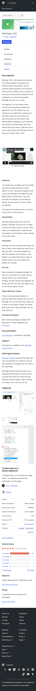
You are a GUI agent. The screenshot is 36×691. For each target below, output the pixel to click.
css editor (21, 528)
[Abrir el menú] (33, 3)
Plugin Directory (7, 8)
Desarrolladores (7, 636)
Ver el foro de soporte (10, 584)
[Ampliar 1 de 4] (15, 394)
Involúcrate (23, 630)
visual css (30, 532)
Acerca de (5, 613)
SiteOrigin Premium (8, 358)
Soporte (7, 69)
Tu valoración (6, 570)
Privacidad (5, 624)
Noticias (5, 617)
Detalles (7, 49)
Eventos (22, 633)
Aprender (5, 630)
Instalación (8, 59)
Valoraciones (8, 54)
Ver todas (30, 570)
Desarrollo (7, 64)
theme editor (29, 528)
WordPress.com (8, 646)
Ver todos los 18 (29, 524)
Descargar (6, 42)
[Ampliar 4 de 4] (31, 428)
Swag (22, 640)
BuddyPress (7, 656)
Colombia (9, 665)
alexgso (8, 492)
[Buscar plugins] (22, 15)
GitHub (6, 325)
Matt (4, 650)
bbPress (6, 653)
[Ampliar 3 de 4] (15, 420)
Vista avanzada (7, 538)
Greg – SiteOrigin (11, 37)
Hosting (4, 620)
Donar (22, 636)
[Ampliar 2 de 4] (31, 394)
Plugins (21, 620)
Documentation (7, 335)
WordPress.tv (7, 640)
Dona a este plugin (8, 602)
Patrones (22, 624)
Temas (21, 617)
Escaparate (23, 613)
